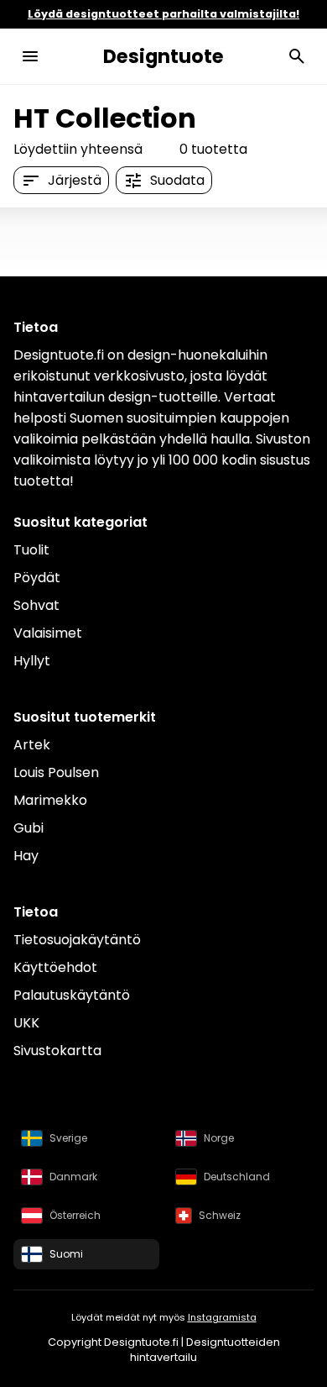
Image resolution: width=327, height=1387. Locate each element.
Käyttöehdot (55, 967)
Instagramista (222, 1317)
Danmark (73, 1176)
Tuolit (31, 550)
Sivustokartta (57, 1050)
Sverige (68, 1138)
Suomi (66, 1254)
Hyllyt (31, 660)
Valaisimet (47, 633)
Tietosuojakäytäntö (77, 939)
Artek (31, 744)
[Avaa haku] (297, 56)
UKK (26, 1022)
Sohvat (36, 605)
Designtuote (163, 56)
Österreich (75, 1215)
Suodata (177, 180)
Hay (26, 855)
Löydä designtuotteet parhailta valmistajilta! (163, 14)
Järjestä (74, 180)
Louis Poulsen (56, 772)
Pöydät (36, 577)
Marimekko (50, 800)
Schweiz (220, 1215)
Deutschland (237, 1176)
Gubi (28, 828)
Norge (219, 1138)
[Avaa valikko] (30, 56)
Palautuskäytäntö (71, 995)
